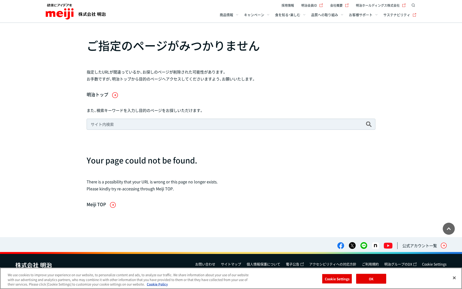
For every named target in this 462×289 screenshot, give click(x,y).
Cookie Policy (157, 284)
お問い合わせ (205, 264)
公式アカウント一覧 (419, 245)
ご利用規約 (370, 264)
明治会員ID (309, 5)
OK (371, 278)
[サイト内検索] (413, 5)
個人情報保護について (263, 264)
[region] (231, 278)
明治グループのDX (398, 264)
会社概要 (336, 5)
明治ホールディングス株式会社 (378, 5)
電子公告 (292, 264)
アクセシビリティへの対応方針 (332, 264)
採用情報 (288, 5)
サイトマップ (231, 264)
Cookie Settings (434, 264)
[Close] (454, 277)
